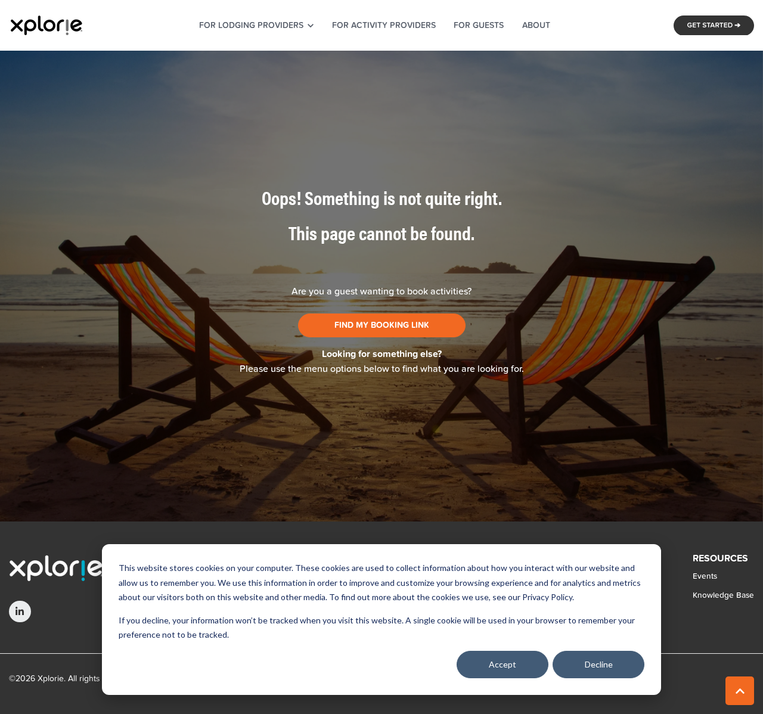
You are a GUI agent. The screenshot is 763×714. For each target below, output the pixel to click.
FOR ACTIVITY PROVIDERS (384, 25)
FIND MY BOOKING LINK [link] (381, 325)
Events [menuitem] (705, 575)
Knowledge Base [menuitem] (723, 595)
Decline (599, 664)
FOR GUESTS (479, 25)
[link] (46, 24)
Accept (502, 664)
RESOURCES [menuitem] (720, 559)
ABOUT (536, 25)
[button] (739, 690)
